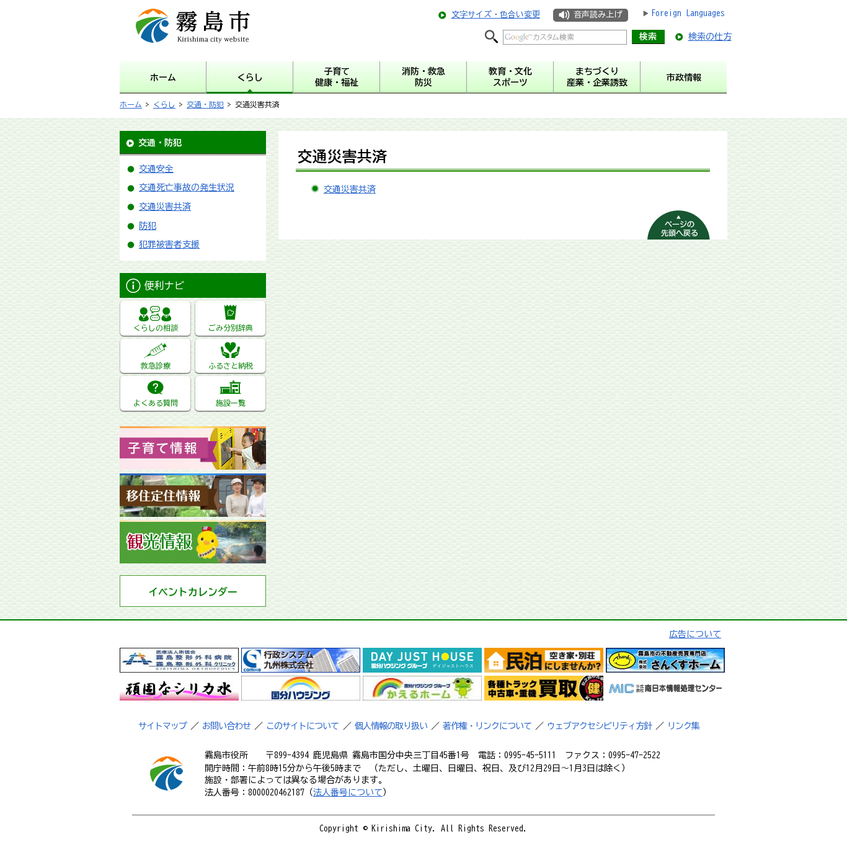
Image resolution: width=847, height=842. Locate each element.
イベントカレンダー (192, 592)
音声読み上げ (598, 15)
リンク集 (683, 726)
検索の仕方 (710, 36)
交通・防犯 (205, 104)
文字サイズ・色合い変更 (495, 15)
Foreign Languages (688, 13)
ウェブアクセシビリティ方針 (599, 726)
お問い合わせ (226, 726)
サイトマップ (162, 726)
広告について (695, 634)
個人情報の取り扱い (391, 726)
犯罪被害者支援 (169, 244)
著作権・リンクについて (487, 726)
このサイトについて (302, 726)
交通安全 (156, 168)
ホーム (131, 104)
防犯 (147, 226)
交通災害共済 (165, 206)
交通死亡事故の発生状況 (186, 187)
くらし (164, 104)
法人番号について (348, 792)
